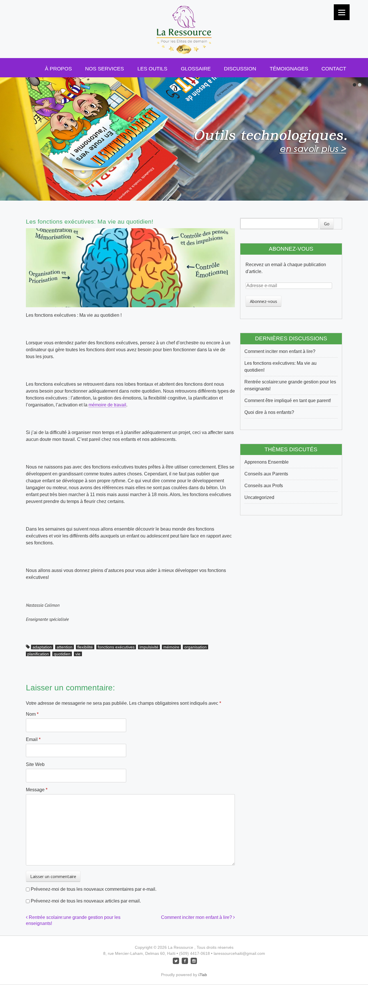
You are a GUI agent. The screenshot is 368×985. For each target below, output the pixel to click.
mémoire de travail (107, 404)
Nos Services (104, 69)
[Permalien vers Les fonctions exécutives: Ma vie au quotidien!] (130, 231)
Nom (32, 714)
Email (33, 739)
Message (36, 789)
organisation (195, 647)
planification (38, 654)
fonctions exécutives (116, 647)
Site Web (35, 764)
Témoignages (289, 69)
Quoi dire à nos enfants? (269, 412)
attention (64, 647)
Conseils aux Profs (263, 485)
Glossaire (196, 69)
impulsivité (148, 647)
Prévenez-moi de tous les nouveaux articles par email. (86, 900)
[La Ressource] (184, 43)
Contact (333, 69)
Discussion (240, 69)
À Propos (58, 69)
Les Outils (152, 69)
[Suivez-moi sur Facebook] (185, 960)
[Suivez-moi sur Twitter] (176, 960)
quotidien (62, 654)
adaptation (42, 647)
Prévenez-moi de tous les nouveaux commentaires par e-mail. (93, 889)
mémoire (171, 647)
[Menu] (342, 12)
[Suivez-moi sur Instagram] (194, 960)
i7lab (202, 974)
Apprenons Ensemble (266, 462)
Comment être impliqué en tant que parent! (287, 400)
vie (77, 654)
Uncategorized (259, 497)
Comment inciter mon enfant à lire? (197, 917)
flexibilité (85, 647)
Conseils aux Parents (266, 473)
